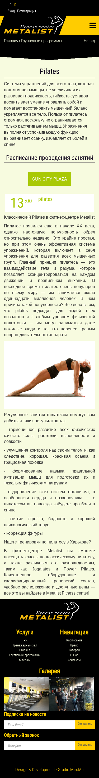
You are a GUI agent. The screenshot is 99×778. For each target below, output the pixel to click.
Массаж (24, 660)
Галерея (74, 650)
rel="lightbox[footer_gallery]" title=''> (26, 694)
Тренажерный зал (24, 645)
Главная (11, 40)
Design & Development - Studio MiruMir (49, 769)
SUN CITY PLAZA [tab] (49, 179)
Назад (89, 40)
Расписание (74, 640)
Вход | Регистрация (21, 11)
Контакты (74, 660)
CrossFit (24, 650)
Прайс (74, 645)
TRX (24, 640)
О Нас (74, 655)
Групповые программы (41, 40)
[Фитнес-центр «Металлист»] (35, 25)
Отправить (85, 724)
